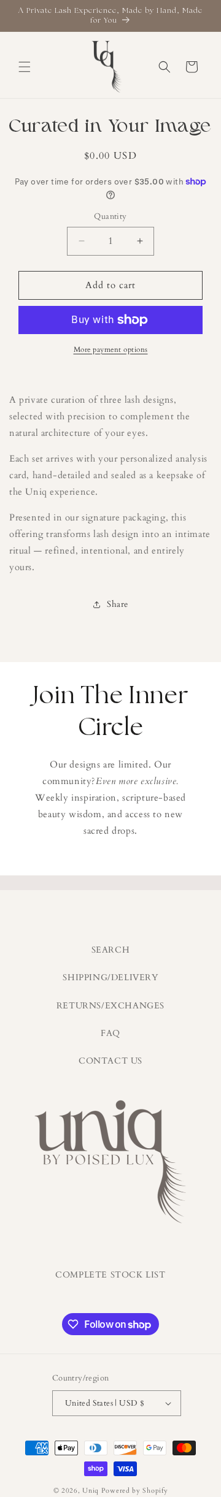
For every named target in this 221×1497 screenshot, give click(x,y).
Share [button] (117, 604)
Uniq (90, 1490)
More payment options (111, 349)
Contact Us (110, 1061)
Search (110, 950)
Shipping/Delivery (110, 977)
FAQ (110, 1033)
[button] (24, 66)
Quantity (110, 216)
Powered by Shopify (134, 1490)
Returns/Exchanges (110, 1005)
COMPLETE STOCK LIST (110, 1275)
